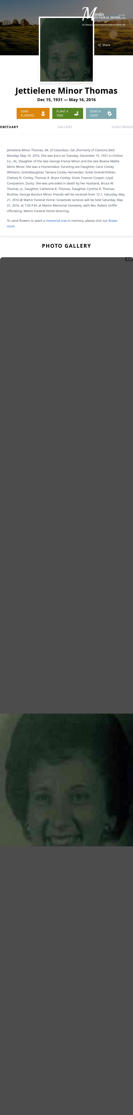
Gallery (65, 127)
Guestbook (122, 127)
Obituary (9, 127)
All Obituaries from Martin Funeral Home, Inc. (104, 25)
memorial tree (56, 221)
